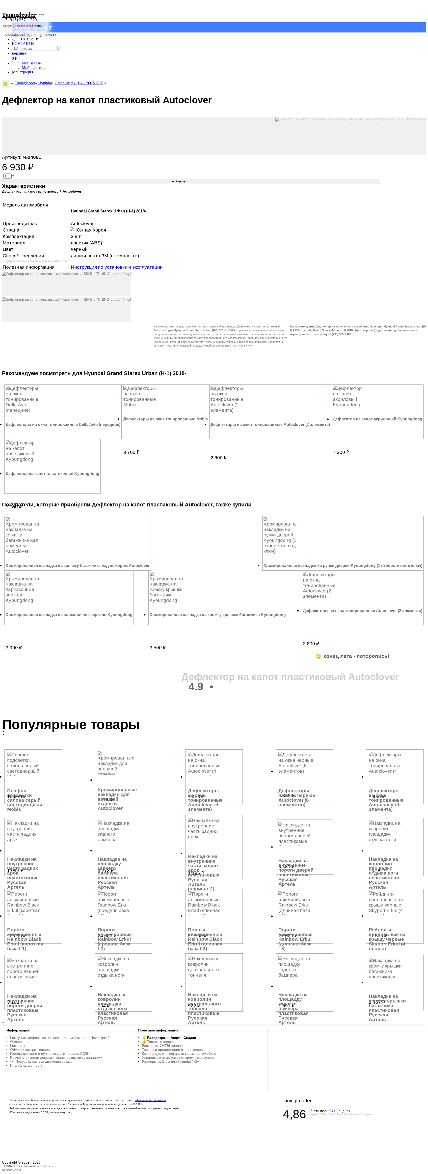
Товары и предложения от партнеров (172, 1050)
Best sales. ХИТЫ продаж (162, 1046)
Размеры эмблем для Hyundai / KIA (170, 1061)
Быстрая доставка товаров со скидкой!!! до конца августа (30, 33)
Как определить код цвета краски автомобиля (179, 1054)
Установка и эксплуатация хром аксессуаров (178, 1057)
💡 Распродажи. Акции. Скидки (169, 1038)
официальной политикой (150, 1100)
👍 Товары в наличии (159, 1042)
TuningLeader (297, 1100)
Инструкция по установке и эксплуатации (117, 267)
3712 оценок (340, 1111)
